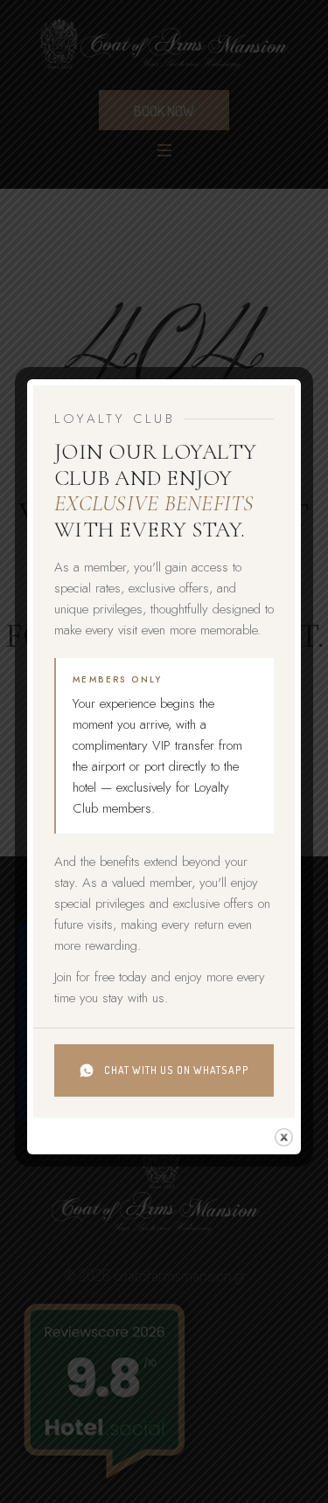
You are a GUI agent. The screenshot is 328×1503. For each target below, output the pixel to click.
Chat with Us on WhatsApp (176, 1070)
